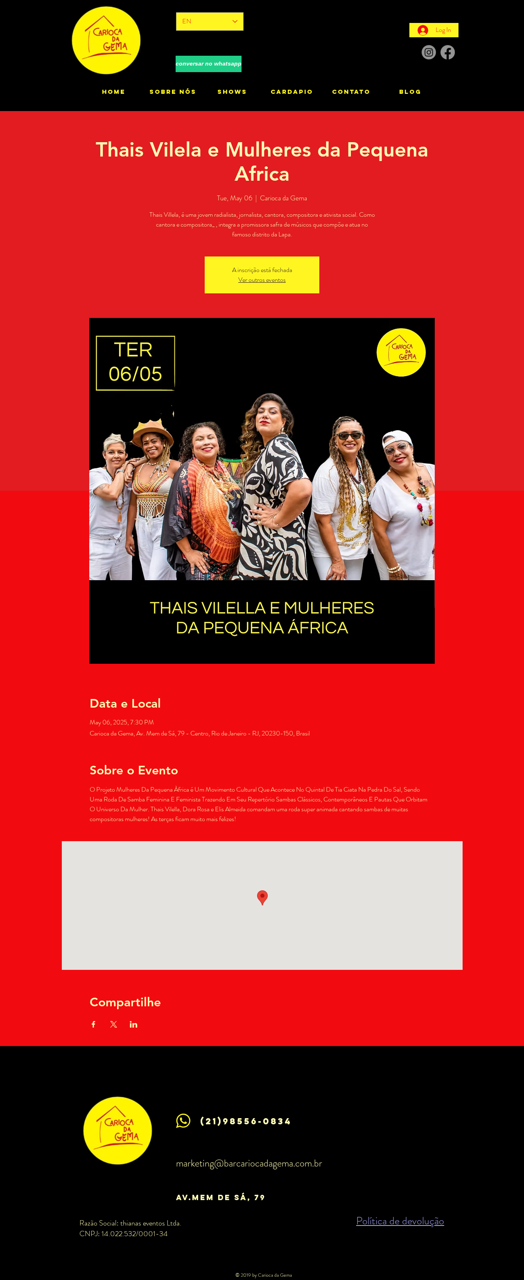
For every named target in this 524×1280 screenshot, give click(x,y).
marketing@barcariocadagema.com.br (249, 1163)
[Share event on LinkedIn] (134, 1024)
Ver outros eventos (262, 279)
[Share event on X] (113, 1024)
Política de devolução (400, 1220)
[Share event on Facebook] (93, 1024)
